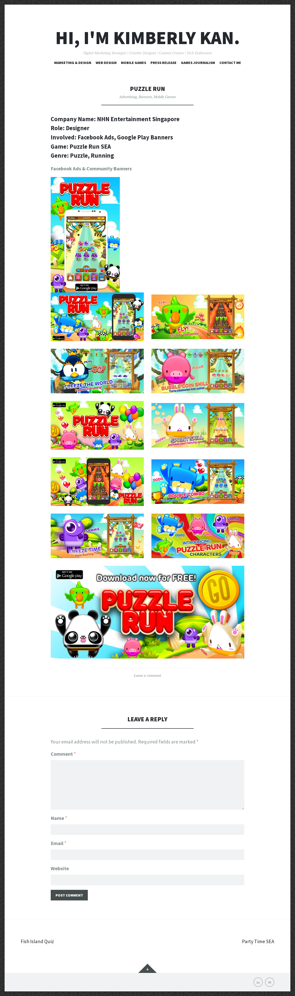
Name (59, 818)
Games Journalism (198, 62)
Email (58, 843)
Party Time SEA (258, 941)
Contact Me (230, 62)
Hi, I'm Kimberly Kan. (147, 38)
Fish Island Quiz (37, 941)
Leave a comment (147, 675)
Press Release (163, 62)
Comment (63, 754)
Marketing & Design (72, 62)
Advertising (128, 96)
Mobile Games (133, 62)
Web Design (106, 62)
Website (60, 868)
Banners (145, 96)
